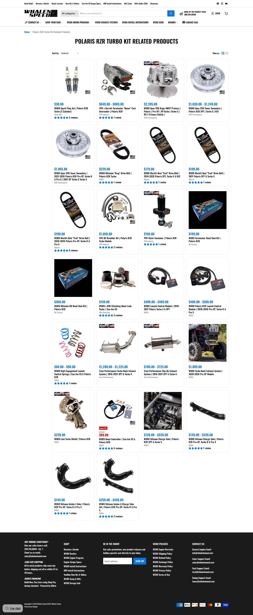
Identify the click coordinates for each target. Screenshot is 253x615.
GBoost (146, 179)
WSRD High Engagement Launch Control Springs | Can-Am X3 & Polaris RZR (72, 374)
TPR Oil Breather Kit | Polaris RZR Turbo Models (115, 239)
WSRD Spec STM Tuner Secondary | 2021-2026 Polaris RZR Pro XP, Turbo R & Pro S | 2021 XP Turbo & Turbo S (73, 176)
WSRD (101, 179)
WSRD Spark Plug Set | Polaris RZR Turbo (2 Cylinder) (71, 110)
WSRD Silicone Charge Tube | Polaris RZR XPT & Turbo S (161, 440)
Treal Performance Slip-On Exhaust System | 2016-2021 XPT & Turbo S (160, 372)
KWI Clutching (104, 312)
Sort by (55, 53)
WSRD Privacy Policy (162, 570)
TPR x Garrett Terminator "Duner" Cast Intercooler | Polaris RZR (117, 110)
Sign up (139, 561)
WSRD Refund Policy (162, 557)
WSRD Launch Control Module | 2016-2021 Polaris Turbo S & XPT (162, 307)
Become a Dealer (42, 4)
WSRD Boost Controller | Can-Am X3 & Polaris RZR (117, 440)
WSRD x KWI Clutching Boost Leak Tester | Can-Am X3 (115, 307)
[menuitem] (32, 22)
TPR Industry (104, 114)
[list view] (227, 53)
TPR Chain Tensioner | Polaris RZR (160, 238)
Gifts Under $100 (141, 4)
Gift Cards (128, 4)
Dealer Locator (57, 4)
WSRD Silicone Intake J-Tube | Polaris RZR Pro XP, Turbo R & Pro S (72, 505)
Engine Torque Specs (73, 562)
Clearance (154, 4)
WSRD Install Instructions (75, 566)
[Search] (170, 13)
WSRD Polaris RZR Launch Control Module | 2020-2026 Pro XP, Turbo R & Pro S (207, 309)
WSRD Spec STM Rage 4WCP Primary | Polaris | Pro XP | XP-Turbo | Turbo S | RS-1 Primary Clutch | (162, 111)
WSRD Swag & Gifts (72, 579)
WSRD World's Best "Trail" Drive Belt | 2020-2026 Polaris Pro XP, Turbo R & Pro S (72, 241)
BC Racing (193, 244)
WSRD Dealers (70, 553)
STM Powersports (150, 117)
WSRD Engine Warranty (163, 549)
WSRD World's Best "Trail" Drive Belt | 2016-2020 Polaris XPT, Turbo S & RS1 (162, 174)
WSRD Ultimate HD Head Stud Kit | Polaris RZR (70, 307)
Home (27, 32)
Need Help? (28, 4)
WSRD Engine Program (73, 557)
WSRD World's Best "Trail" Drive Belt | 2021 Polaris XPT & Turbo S (206, 174)
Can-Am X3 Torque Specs (91, 4)
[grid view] (223, 53)
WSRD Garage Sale (72, 583)
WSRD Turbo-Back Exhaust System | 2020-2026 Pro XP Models (205, 372)
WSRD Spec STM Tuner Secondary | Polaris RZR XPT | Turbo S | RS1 (205, 110)
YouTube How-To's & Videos (75, 574)
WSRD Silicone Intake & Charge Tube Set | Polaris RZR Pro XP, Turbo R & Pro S (118, 507)
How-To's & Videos (72, 4)
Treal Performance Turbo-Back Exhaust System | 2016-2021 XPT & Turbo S (117, 372)
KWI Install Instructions (112, 4)
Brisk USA (58, 114)
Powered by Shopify (31, 606)
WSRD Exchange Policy (163, 562)
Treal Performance (106, 377)
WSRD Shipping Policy (162, 553)
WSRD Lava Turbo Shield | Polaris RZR (72, 439)
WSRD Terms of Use (161, 574)
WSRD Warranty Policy (163, 566)
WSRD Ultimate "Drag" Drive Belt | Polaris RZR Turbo (115, 174)
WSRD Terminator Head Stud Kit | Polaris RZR (204, 239)
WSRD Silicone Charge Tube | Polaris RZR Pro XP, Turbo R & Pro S (206, 440)
